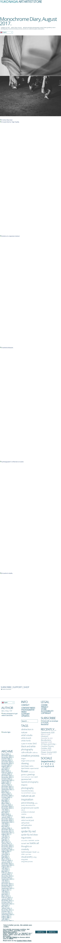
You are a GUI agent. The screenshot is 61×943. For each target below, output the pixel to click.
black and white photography (31, 27)
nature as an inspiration (28, 797)
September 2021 (6, 790)
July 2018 (4, 823)
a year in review (26, 743)
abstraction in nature (27, 731)
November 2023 (6, 777)
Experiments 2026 (47, 732)
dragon (23, 758)
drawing (25, 763)
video (23, 854)
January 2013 (5, 899)
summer (20, 29)
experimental (34, 768)
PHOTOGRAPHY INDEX (27, 710)
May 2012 (4, 907)
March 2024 (5, 771)
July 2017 (4, 836)
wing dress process (27, 862)
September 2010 (6, 915)
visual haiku (28, 854)
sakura (23, 810)
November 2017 (6, 831)
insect (32, 777)
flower (45, 27)
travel (34, 852)
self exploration (26, 825)
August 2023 (5, 782)
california (34, 753)
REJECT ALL (52, 932)
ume (38, 852)
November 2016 (6, 847)
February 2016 (6, 861)
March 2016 (5, 859)
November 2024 (6, 763)
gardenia (49, 27)
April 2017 (4, 840)
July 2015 (4, 868)
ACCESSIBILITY (47, 711)
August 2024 (5, 766)
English (4, 32)
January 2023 (5, 785)
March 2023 (5, 783)
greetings (31, 774)
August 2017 (5, 834)
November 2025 (6, 757)
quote (36, 807)
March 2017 (5, 842)
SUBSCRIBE (6, 687)
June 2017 (4, 837)
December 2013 (6, 884)
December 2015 (6, 864)
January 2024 (5, 774)
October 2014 (5, 878)
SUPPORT (17, 687)
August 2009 (5, 916)
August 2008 (5, 918)
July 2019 (4, 810)
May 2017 (4, 839)
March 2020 (5, 803)
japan (36, 777)
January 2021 (5, 794)
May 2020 (4, 800)
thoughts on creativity (26, 848)
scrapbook (47, 766)
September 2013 (6, 888)
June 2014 (4, 882)
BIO (2, 711)
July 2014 (4, 881)
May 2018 (4, 827)
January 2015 (5, 874)
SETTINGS (13, 937)
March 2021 (5, 793)
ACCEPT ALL (40, 932)
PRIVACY (44, 707)
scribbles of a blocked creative (28, 813)
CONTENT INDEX (28, 707)
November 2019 (6, 808)
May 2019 (4, 813)
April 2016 (4, 857)
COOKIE (44, 705)
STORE (44, 709)
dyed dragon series (27, 766)
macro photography (27, 786)
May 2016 (4, 856)
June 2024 (4, 768)
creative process (30, 755)
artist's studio (26, 735)
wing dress (24, 859)
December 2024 (6, 762)
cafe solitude (26, 752)
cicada (41, 27)
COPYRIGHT (46, 713)
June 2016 (4, 854)
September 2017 (6, 833)
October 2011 (5, 911)
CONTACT (25, 705)
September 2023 (6, 780)
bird (34, 743)
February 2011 (6, 913)
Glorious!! (44, 736)
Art (13, 27)
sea (23, 817)
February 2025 (6, 760)
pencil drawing (27, 802)
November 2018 (6, 820)
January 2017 (5, 844)
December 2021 (6, 788)
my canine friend (26, 793)
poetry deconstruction (28, 805)
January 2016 (5, 862)
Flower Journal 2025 (48, 752)
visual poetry (41, 29)
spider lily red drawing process (29, 836)
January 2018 (5, 828)
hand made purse (25, 777)
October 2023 (5, 779)
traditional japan (32, 29)
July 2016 (4, 853)
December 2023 (6, 776)
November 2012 (6, 901)
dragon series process (28, 761)
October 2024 (5, 765)
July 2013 (4, 891)
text (28, 843)
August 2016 (5, 851)
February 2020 (6, 805)
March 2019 (5, 814)
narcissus (33, 793)
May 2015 (4, 871)
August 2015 (5, 867)
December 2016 (6, 845)
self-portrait (25, 823)
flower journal (32, 772)
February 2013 (6, 898)
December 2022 (6, 787)
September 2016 (6, 850)
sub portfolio (24, 840)
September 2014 (6, 879)
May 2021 (4, 791)
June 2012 (4, 905)
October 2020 (5, 797)
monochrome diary (13, 29)
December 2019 (6, 807)
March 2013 (5, 896)
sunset (23, 843)
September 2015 (6, 865)
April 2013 (4, 894)
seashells (29, 817)
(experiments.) (48, 761)
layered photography (29, 782)
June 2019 (4, 811)
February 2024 (6, 773)
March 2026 (5, 754)
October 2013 (5, 887)
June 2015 (4, 870)
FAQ (6, 711)
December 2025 (6, 756)
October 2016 (5, 848)
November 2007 (6, 921)
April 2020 (4, 802)
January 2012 (5, 908)
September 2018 (6, 822)
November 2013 (6, 885)
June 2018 (4, 825)
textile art (25, 29)
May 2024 (4, 770)
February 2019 (6, 816)
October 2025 (5, 759)
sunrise (37, 840)
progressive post (27, 808)
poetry (36, 803)
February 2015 (6, 873)
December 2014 (6, 876)
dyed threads (25, 768)
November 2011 (6, 910)
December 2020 (6, 796)
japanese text (26, 779)
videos (47, 763)
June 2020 (4, 799)
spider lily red (28, 831)
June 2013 (4, 893)
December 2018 (6, 819)
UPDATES (25, 716)
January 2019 (5, 817)
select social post (27, 820)
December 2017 (6, 830)
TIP (11, 711)
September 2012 (6, 904)
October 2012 (5, 902)
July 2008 (4, 919)
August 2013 (5, 890)
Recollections (46, 740)
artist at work (26, 738)
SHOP (26, 687)
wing (34, 857)
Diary (16, 27)
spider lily (25, 827)
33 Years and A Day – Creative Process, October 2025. (49, 746)
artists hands (26, 740)
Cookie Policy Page (24, 940)
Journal (20, 27)
